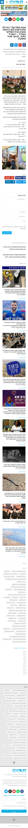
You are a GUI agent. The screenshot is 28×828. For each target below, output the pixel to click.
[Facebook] (22, 19)
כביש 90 (22, 600)
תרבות (24, 674)
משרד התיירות (11, 615)
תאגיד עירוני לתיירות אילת (19, 641)
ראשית (24, 669)
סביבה (24, 658)
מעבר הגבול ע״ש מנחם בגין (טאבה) (17, 610)
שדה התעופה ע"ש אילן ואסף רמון (18, 636)
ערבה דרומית (21, 621)
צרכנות (24, 667)
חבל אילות (8, 589)
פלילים (24, 665)
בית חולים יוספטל (21, 576)
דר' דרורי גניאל (21, 581)
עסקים (24, 663)
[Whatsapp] (18, 19)
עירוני (25, 662)
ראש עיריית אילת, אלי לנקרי (18, 628)
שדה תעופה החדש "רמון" (19, 639)
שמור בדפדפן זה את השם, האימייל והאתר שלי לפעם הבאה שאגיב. (14, 227)
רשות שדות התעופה (20, 634)
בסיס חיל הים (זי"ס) (9, 576)
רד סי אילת (7, 628)
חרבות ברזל (21, 592)
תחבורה (24, 670)
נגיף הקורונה (21, 618)
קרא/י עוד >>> (11, 785)
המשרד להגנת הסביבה (19, 589)
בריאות (24, 653)
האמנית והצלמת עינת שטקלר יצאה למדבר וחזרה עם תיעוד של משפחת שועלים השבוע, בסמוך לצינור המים (14, 466)
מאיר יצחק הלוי (10, 602)
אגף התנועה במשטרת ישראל (18, 571)
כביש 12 (22, 597)
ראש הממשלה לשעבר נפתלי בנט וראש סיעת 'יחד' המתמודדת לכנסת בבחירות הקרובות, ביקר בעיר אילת (14, 352)
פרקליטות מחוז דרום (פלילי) (18, 626)
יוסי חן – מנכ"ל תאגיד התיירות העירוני (16, 594)
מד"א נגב (14, 605)
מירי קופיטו (10, 608)
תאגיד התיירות (7, 639)
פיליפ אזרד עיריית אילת (19, 623)
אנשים (24, 651)
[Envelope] (14, 19)
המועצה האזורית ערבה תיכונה (18, 587)
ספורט (24, 660)
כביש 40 (7, 597)
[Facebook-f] (22, 791)
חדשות (24, 655)
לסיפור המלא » (21, 298)
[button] (26, 2)
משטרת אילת (12, 613)
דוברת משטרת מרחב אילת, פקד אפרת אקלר (15, 579)
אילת (7, 571)
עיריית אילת (12, 618)
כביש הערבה (13, 600)
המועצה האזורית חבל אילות (19, 584)
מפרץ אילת (22, 613)
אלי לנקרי (23, 574)
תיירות (24, 672)
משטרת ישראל (21, 615)
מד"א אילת (22, 605)
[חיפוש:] (14, 563)
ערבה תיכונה (12, 621)
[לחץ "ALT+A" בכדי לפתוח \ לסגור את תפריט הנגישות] (2, 2)
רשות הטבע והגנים (9, 631)
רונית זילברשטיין (20, 631)
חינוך (25, 656)
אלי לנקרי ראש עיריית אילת (10, 574)
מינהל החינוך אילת (20, 608)
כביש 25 (15, 597)
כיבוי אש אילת (21, 602)
